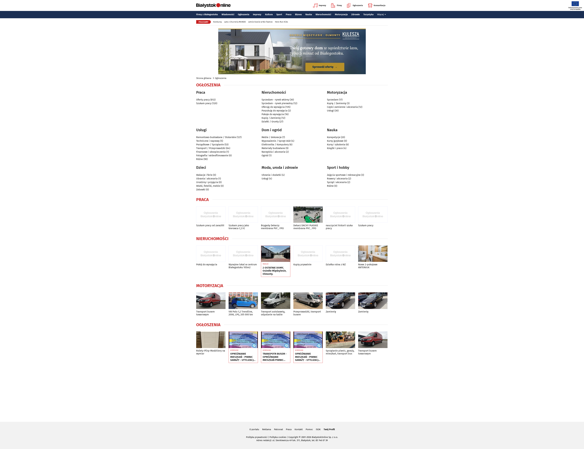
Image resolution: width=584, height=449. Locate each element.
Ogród (265, 155)
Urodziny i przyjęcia (207, 182)
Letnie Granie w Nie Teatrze (260, 22)
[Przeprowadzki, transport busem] (308, 300)
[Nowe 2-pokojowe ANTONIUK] (373, 253)
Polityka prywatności (256, 437)
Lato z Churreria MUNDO (235, 22)
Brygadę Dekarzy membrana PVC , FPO (272, 227)
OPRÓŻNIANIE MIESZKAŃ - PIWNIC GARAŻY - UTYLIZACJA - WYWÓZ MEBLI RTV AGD (242, 357)
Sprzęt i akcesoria (337, 182)
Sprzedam (332, 99)
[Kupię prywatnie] (308, 253)
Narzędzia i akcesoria (273, 151)
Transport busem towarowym (205, 313)
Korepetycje (333, 137)
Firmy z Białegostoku (207, 14)
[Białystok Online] (213, 5)
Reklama (266, 429)
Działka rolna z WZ (336, 264)
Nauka (308, 14)
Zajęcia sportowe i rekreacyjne (344, 174)
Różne (199, 159)
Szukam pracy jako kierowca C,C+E (239, 227)
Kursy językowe (335, 140)
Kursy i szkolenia (336, 144)
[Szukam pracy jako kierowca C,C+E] (243, 214)
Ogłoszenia (358, 5)
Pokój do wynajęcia (206, 264)
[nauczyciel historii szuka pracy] (340, 214)
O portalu (254, 429)
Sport (279, 14)
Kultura (269, 14)
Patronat (278, 429)
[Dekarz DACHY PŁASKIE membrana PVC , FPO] (308, 214)
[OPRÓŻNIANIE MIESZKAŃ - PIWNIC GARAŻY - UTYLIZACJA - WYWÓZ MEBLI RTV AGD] (243, 340)
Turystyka (368, 14)
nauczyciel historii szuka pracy (339, 227)
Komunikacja (379, 5)
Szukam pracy (203, 103)
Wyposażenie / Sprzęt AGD (276, 140)
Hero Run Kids (281, 22)
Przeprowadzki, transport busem (307, 313)
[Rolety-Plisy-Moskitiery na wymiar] (211, 339)
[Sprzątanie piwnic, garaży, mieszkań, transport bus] (340, 339)
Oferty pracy (203, 99)
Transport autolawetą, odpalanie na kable (273, 313)
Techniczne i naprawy (208, 140)
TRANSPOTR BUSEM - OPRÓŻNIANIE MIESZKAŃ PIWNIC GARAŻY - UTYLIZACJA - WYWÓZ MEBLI (275, 357)
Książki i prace (335, 148)
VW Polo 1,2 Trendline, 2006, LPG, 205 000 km (241, 313)
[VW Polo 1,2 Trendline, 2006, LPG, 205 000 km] (243, 300)
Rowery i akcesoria (337, 178)
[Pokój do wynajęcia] (211, 253)
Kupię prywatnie (302, 264)
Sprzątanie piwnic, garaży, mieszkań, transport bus (340, 352)
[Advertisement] (292, 392)
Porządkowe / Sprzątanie (210, 144)
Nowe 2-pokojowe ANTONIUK (367, 266)
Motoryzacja (341, 14)
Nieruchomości (323, 14)
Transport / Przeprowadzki (210, 148)
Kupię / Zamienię (271, 117)
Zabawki (200, 189)
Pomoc (309, 429)
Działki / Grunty (270, 121)
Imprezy (322, 5)
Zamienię (331, 311)
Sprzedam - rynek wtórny (275, 99)
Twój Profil (329, 429)
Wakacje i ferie (204, 174)
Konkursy (217, 22)
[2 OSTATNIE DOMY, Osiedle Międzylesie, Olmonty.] (275, 254)
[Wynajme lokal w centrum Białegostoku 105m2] (243, 253)
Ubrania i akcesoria (207, 178)
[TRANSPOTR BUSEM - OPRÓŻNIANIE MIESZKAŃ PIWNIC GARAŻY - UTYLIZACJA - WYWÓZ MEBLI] (275, 340)
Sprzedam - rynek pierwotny (277, 103)
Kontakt (299, 429)
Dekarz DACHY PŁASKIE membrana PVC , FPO (305, 227)
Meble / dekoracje (272, 137)
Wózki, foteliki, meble (208, 185)
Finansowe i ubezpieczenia (211, 151)
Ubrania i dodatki (271, 174)
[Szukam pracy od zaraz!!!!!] (211, 214)
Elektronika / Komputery (275, 144)
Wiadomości (228, 14)
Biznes (298, 14)
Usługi (330, 110)
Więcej (380, 14)
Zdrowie (355, 14)
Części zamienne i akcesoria (342, 107)
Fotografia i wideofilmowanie (212, 155)
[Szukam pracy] (373, 214)
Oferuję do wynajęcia (273, 107)
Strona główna (203, 78)
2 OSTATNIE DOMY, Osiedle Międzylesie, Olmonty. (274, 271)
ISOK (318, 429)
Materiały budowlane (273, 148)
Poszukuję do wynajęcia (274, 110)
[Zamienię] (340, 300)
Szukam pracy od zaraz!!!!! (210, 225)
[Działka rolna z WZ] (340, 253)
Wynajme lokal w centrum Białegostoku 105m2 (243, 266)
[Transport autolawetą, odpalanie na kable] (275, 300)
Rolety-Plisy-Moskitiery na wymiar (210, 352)
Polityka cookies (277, 437)
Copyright (293, 437)
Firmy (339, 5)
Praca (288, 14)
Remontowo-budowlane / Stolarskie (216, 137)
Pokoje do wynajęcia (273, 114)
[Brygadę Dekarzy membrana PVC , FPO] (275, 214)
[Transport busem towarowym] (211, 300)
